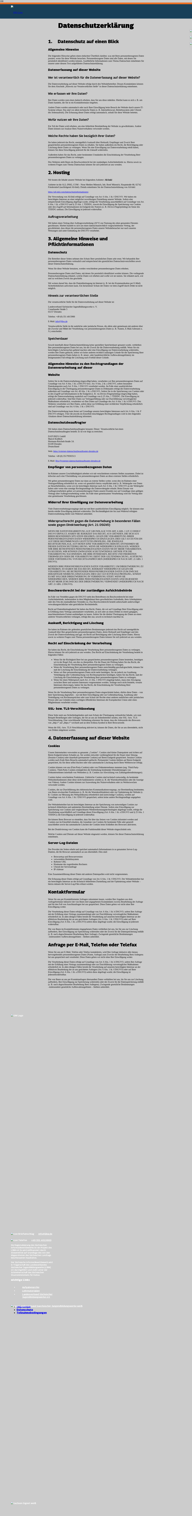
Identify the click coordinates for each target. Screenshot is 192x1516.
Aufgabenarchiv (30, 1287)
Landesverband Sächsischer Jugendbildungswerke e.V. (37, 1295)
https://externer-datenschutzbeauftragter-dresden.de (75, 451)
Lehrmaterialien (31, 1290)
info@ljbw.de (61, 321)
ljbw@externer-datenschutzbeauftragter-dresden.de (77, 461)
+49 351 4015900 (41, 1240)
